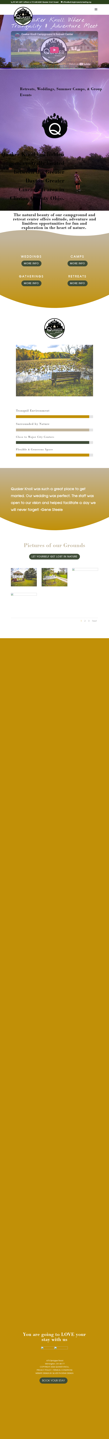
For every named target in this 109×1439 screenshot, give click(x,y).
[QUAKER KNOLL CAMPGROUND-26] (85, 570)
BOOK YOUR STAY (53, 1380)
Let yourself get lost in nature (54, 556)
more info (31, 263)
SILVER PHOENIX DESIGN (63, 1373)
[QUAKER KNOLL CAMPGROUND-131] (24, 586)
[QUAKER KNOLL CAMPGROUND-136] (55, 586)
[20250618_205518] (24, 595)
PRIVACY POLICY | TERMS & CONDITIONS (54, 1370)
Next (94, 621)
